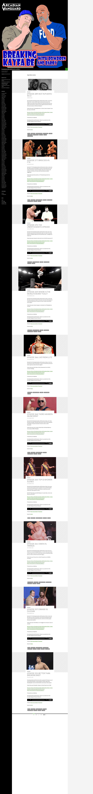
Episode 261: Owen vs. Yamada (37, 545)
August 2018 (3, 174)
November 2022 (4, 108)
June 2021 (3, 130)
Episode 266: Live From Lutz (39, 357)
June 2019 (3, 161)
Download (40, 127)
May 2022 (3, 116)
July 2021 (3, 129)
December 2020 (4, 138)
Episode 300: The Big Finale (5, 87)
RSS (32, 129)
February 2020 (4, 151)
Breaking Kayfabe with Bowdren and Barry (11, 69)
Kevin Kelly (30, 583)
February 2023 (4, 104)
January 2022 (3, 121)
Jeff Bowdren (36, 134)
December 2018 (4, 169)
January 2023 (3, 106)
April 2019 (3, 164)
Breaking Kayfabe (39, 133)
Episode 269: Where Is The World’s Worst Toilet (38, 293)
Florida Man (30, 134)
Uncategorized (4, 194)
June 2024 (3, 94)
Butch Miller (46, 133)
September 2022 (4, 111)
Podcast (28, 158)
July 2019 (3, 160)
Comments (4, 202)
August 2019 (3, 159)
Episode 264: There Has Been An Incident (40, 415)
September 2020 (4, 142)
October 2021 (4, 125)
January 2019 (3, 168)
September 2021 (4, 126)
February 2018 (4, 182)
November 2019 (4, 155)
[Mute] (48, 124)
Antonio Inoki (30, 582)
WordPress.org (4, 203)
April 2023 (3, 102)
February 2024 (4, 95)
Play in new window (34, 127)
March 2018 (3, 181)
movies (45, 134)
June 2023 (3, 99)
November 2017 (4, 186)
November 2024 (4, 93)
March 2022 (3, 119)
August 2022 (3, 112)
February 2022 (4, 120)
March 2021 (3, 134)
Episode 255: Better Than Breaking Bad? (38, 674)
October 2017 (4, 187)
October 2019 (4, 156)
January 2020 (3, 152)
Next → (44, 714)
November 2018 (4, 170)
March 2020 (3, 150)
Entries (3, 201)
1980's (29, 133)
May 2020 (3, 147)
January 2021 (3, 137)
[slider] (50, 124)
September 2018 (4, 173)
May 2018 (3, 178)
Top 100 (43, 710)
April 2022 (3, 117)
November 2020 (4, 139)
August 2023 (3, 97)
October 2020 (4, 141)
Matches (41, 134)
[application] (40, 124)
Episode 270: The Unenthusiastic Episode (38, 226)
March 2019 (3, 165)
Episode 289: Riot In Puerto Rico (39, 95)
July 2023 (3, 98)
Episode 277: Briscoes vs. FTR (38, 161)
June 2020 (3, 146)
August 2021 (3, 128)
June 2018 (3, 177)
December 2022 (4, 107)
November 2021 (4, 124)
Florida (50, 133)
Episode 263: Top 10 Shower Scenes (39, 481)
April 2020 (3, 148)
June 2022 (3, 115)
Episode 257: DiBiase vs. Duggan (37, 610)
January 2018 (3, 183)
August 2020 (3, 143)
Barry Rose (33, 133)
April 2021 (3, 133)
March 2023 (3, 103)
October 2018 (4, 172)
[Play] (28, 124)
